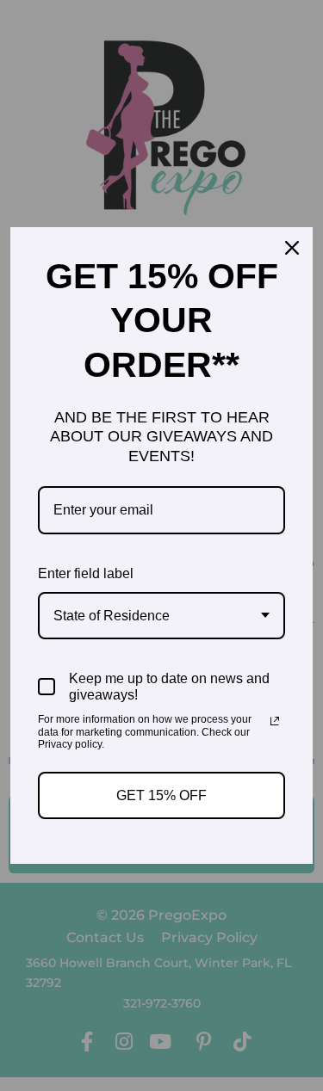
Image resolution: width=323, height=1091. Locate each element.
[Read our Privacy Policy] (274, 721)
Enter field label (86, 573)
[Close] (292, 247)
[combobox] (161, 615)
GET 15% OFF (161, 795)
